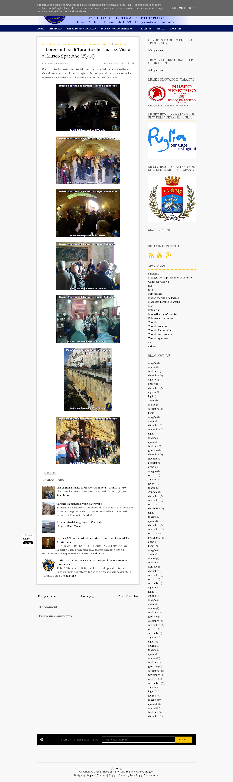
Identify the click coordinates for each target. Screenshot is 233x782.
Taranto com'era (157, 326)
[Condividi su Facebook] (54, 473)
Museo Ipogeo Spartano (117, 28)
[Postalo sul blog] (48, 473)
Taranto (152, 322)
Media (161, 28)
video (151, 342)
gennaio (153, 450)
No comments (121, 44)
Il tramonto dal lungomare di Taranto (79, 522)
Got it (193, 8)
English (175, 28)
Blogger (149, 771)
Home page (88, 596)
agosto (152, 379)
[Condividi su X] (51, 473)
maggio (152, 362)
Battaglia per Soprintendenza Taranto (170, 277)
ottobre (152, 475)
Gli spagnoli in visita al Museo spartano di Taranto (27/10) (91, 487)
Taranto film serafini (160, 330)
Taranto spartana (89, 44)
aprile (151, 383)
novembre (154, 429)
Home (41, 28)
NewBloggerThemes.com (144, 775)
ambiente (153, 273)
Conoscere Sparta (158, 281)
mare (151, 305)
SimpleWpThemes (96, 775)
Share (26, 538)
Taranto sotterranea (160, 334)
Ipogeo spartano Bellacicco (163, 297)
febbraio (153, 371)
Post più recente (48, 596)
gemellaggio (155, 293)
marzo (151, 367)
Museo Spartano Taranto (63, 44)
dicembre (153, 375)
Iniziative (145, 28)
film (150, 285)
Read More (63, 495)
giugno (152, 483)
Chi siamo (55, 28)
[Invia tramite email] (45, 473)
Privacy (116, 767)
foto (45, 44)
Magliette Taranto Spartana (164, 301)
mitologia (153, 309)
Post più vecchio (128, 596)
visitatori (105, 44)
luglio (151, 396)
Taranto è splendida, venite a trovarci (79, 503)
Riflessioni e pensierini (161, 317)
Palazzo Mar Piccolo (81, 28)
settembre (154, 462)
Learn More (178, 8)
